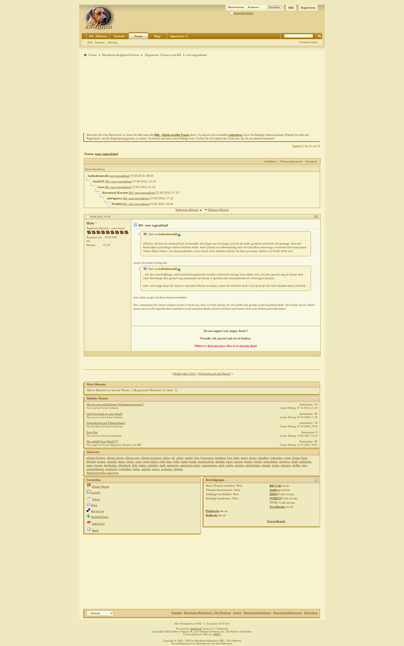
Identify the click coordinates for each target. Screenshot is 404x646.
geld (162, 461)
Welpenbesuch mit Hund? (214, 373)
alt (173, 458)
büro (236, 458)
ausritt (189, 458)
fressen (101, 461)
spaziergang (209, 465)
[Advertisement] (202, 94)
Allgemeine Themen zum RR (162, 55)
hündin (220, 461)
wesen (156, 469)
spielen (239, 465)
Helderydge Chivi (184, 373)
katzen (238, 461)
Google (95, 492)
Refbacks (212, 515)
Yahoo (96, 499)
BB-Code (275, 485)
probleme (305, 461)
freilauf (91, 461)
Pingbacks (212, 511)
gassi (138, 461)
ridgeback (124, 465)
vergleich (111, 469)
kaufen (248, 461)
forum (296, 458)
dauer (244, 458)
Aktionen (113, 42)
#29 (316, 216)
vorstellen (125, 469)
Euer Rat (92, 432)
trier (304, 465)
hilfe (176, 461)
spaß (162, 465)
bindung (220, 458)
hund (184, 461)
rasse (90, 465)
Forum (138, 36)
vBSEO (217, 634)
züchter (178, 469)
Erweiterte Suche (308, 42)
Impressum (177, 36)
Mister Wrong (100, 486)
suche (275, 465)
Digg (94, 505)
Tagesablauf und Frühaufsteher (106, 423)
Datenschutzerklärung (257, 612)
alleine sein (132, 458)
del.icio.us (97, 511)
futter (121, 461)
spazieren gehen (190, 465)
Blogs (157, 36)
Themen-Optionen (290, 161)
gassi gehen (150, 461)
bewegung (207, 458)
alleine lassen (115, 458)
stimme (266, 465)
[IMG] (274, 494)
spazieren (173, 465)
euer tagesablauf (106, 154)
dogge (253, 458)
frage (304, 458)
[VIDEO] (275, 498)
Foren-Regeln (276, 521)
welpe (136, 469)
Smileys (275, 490)
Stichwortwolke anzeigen (103, 473)
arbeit (180, 458)
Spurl (95, 530)
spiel (221, 465)
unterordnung (95, 469)
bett (196, 458)
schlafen (153, 465)
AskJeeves (98, 523)
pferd (294, 461)
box (229, 458)
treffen (296, 465)
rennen (98, 465)
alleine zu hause (151, 458)
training (286, 465)
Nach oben (310, 612)
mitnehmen (270, 461)
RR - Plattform (98, 36)
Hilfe (291, 7)
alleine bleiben (96, 458)
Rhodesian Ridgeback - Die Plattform (207, 612)
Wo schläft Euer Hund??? (102, 441)
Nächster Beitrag (218, 210)
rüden (142, 465)
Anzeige (310, 161)
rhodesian (110, 465)
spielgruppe (252, 465)
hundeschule (206, 461)
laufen (258, 461)
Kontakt (177, 612)
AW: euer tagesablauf (118, 181)
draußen (263, 458)
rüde (134, 465)
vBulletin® (196, 628)
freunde (112, 461)
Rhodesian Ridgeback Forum (120, 55)
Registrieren (308, 7)
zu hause (166, 469)
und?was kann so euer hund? (105, 414)
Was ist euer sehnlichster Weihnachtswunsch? (115, 404)
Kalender (100, 42)
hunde (193, 461)
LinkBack (269, 161)
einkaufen (276, 458)
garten (130, 461)
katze (229, 461)
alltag (166, 458)
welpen (146, 469)
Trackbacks (277, 507)
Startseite (119, 36)
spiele (229, 465)
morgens (284, 461)
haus (169, 461)
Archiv (237, 612)
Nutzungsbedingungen (287, 612)
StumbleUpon (99, 517)
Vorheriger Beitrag (186, 210)
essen (287, 458)
